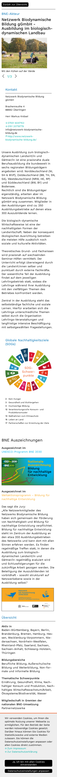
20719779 (16, 126)
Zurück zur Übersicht (15, 4)
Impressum (16, 748)
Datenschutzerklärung (22, 751)
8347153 (16, 122)
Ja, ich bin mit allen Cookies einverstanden (28, 763)
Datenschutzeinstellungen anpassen (28, 770)
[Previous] (4, 76)
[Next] (15, 76)
